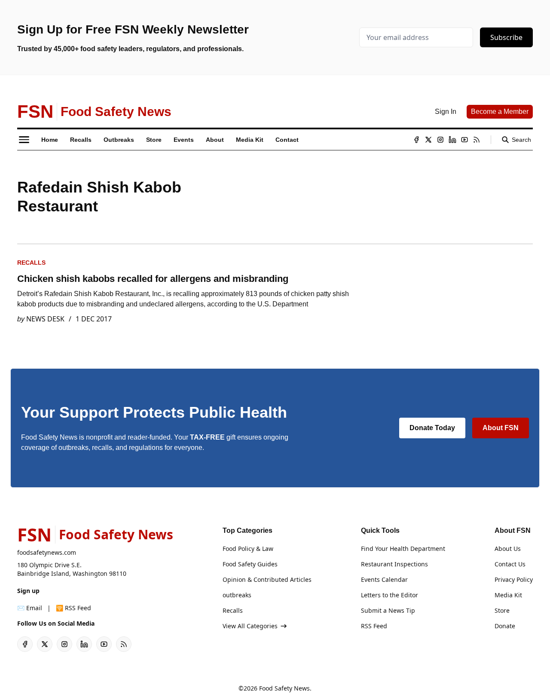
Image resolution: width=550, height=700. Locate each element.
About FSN (501, 427)
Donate (505, 626)
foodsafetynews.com (46, 552)
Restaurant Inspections (394, 564)
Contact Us (510, 564)
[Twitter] (428, 140)
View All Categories (250, 626)
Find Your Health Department (403, 548)
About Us (508, 548)
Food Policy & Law (248, 548)
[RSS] (476, 140)
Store (502, 610)
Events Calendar (384, 579)
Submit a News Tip (388, 610)
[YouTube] (464, 140)
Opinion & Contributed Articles (267, 579)
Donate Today (432, 427)
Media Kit (508, 595)
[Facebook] (416, 140)
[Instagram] (440, 140)
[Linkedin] (452, 140)
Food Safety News (284, 688)
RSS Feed (374, 626)
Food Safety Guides (250, 564)
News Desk (45, 319)
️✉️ (29, 608)
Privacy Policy (514, 579)
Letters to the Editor (389, 595)
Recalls (31, 262)
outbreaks (237, 595)
